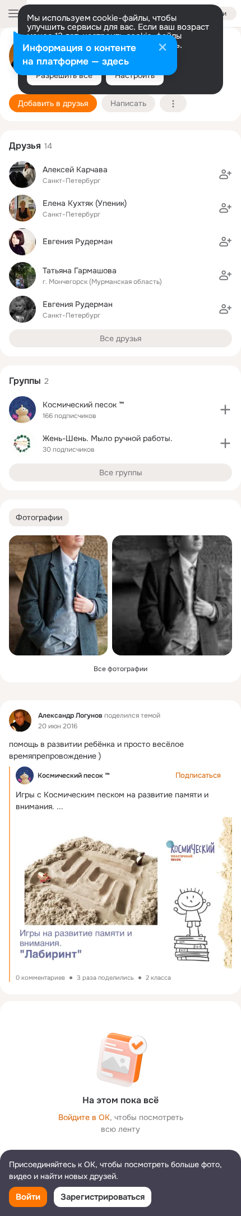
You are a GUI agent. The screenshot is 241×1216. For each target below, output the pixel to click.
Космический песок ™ (74, 775)
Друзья (25, 146)
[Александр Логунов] (20, 720)
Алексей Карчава (75, 169)
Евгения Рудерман (78, 241)
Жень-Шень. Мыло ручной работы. (108, 438)
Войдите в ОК (84, 1117)
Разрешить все (64, 75)
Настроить (135, 75)
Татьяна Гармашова (80, 270)
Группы (25, 381)
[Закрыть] (162, 48)
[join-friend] (225, 174)
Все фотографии (120, 668)
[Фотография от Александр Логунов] (58, 595)
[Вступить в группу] (225, 409)
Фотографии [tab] (39, 517)
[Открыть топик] (120, 750)
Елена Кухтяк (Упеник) (85, 203)
